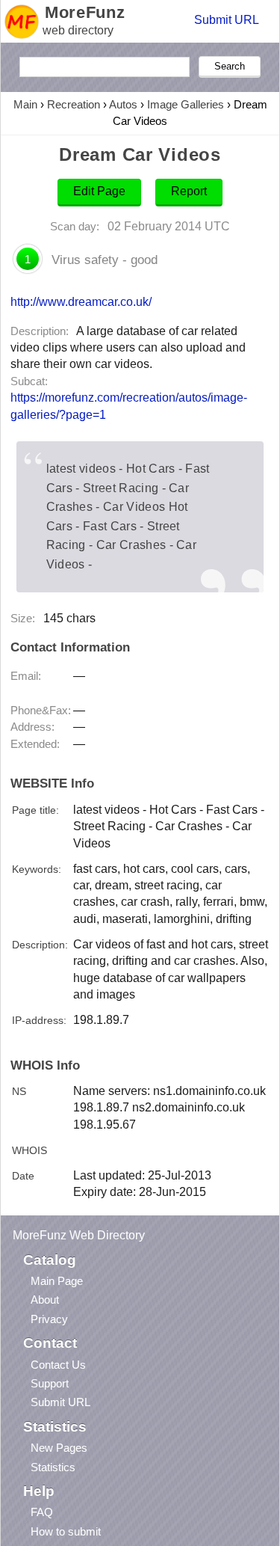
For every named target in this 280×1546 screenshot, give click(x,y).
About (45, 1299)
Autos (123, 104)
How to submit (66, 1531)
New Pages (59, 1447)
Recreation (73, 104)
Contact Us (58, 1364)
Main (25, 104)
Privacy (49, 1319)
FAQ (42, 1512)
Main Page (57, 1280)
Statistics (53, 1467)
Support (50, 1383)
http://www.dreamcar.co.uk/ (81, 301)
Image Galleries (185, 104)
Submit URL (226, 19)
